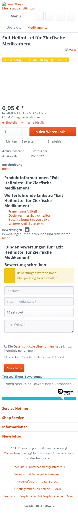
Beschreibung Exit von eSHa (28, 219)
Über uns (18, 467)
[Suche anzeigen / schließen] (39, 16)
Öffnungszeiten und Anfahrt (32, 489)
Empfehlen (55, 141)
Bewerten (28, 141)
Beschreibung (12, 165)
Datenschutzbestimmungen (34, 346)
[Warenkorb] (71, 16)
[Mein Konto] (60, 16)
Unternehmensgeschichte (45, 467)
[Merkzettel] (50, 16)
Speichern (14, 368)
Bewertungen (12, 230)
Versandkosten (13, 453)
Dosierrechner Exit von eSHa (29, 215)
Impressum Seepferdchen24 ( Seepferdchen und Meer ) (39, 498)
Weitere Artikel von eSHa (26, 224)
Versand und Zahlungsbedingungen (37, 474)
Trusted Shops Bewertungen (23, 376)
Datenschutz (49, 481)
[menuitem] (11, 16)
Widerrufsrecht (27, 481)
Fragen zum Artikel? (22, 211)
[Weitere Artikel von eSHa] (70, 51)
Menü (15, 16)
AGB (58, 489)
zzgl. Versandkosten (28, 117)
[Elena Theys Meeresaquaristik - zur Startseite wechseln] (20, 6)
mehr (6, 169)
